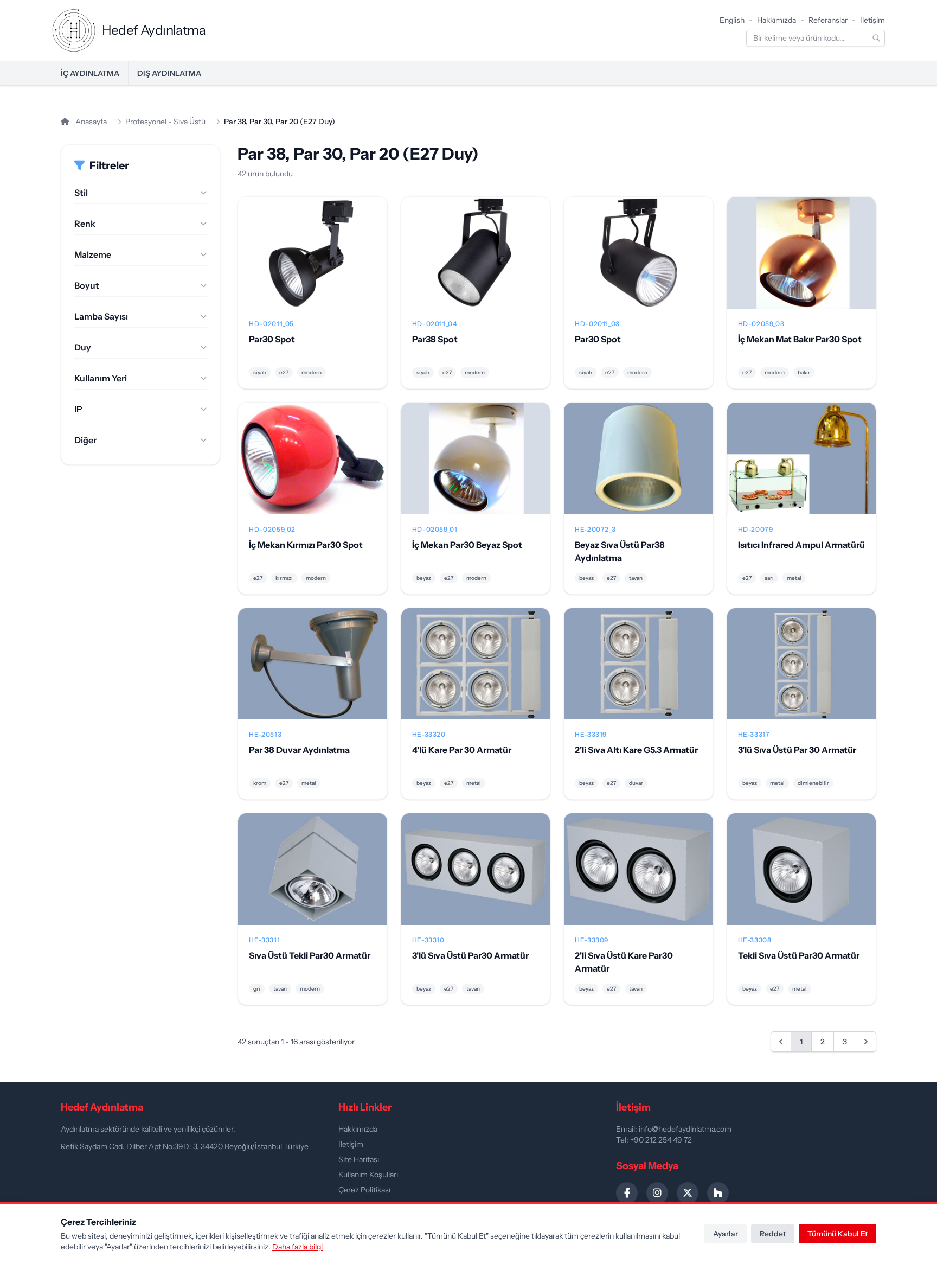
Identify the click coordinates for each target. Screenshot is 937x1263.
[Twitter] (687, 1193)
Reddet (773, 1234)
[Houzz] (718, 1193)
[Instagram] (657, 1193)
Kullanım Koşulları (368, 1174)
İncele (312, 261)
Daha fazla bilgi (297, 1247)
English (732, 20)
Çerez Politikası (364, 1190)
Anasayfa (90, 121)
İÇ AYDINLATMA (90, 73)
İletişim (872, 20)
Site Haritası (358, 1159)
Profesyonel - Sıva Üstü (165, 121)
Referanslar (828, 20)
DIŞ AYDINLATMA (169, 73)
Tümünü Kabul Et (837, 1234)
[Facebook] (627, 1193)
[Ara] (876, 38)
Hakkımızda (776, 20)
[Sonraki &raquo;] (866, 1041)
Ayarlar (725, 1234)
